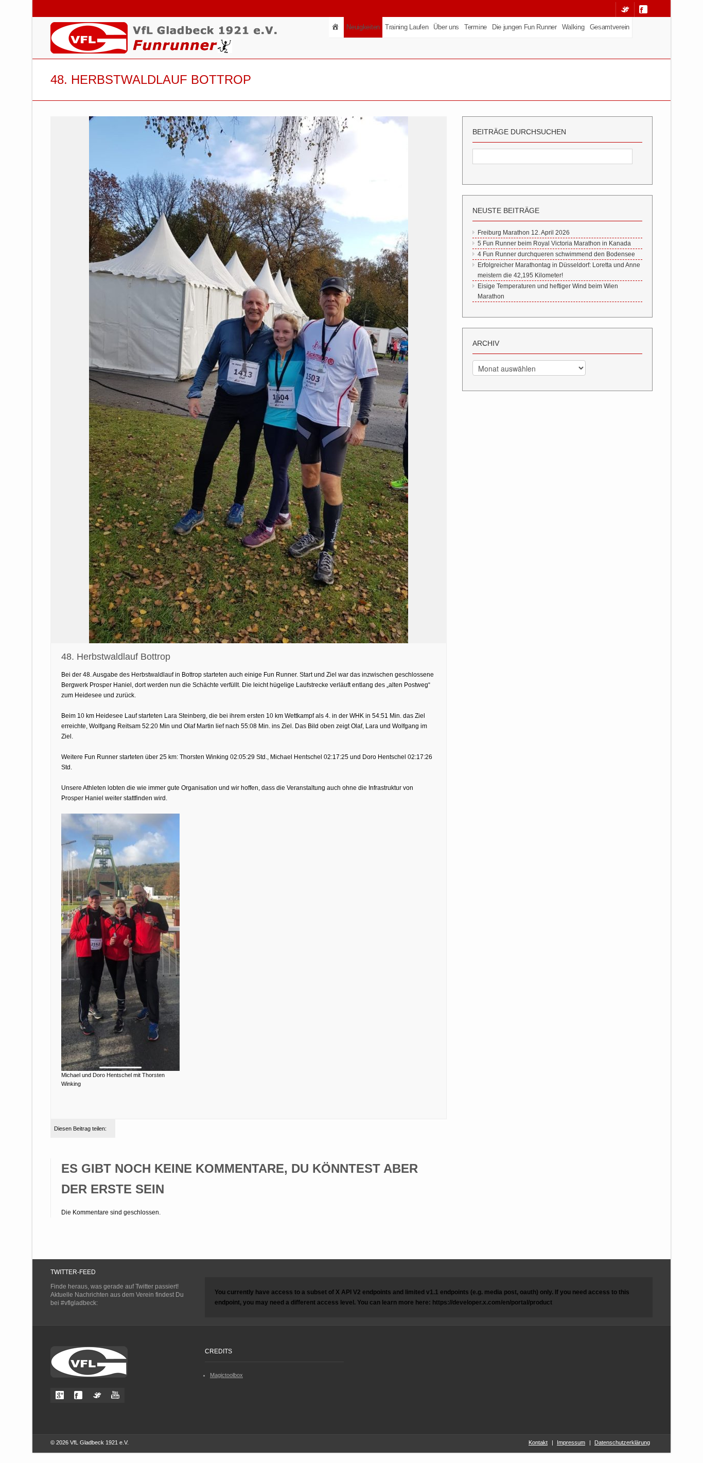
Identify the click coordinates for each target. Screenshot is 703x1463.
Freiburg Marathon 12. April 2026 (524, 232)
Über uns (446, 27)
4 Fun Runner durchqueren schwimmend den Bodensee (556, 254)
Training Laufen (407, 27)
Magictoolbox (226, 1375)
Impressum (571, 1442)
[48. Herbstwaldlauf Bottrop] (248, 380)
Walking (573, 27)
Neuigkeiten (363, 27)
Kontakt (538, 1442)
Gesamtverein (609, 27)
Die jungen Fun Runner (524, 27)
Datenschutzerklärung (622, 1442)
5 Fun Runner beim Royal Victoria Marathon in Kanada (554, 243)
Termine (475, 27)
